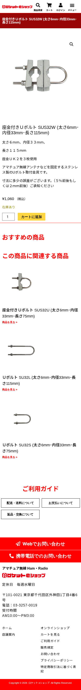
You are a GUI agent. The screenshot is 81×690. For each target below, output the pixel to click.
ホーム (7, 628)
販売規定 (47, 647)
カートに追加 (31, 217)
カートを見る (50, 634)
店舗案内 (8, 634)
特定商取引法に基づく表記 (58, 669)
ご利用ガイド (50, 641)
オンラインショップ (55, 628)
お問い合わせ (50, 654)
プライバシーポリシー (57, 660)
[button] (72, 5)
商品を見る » (9, 322)
